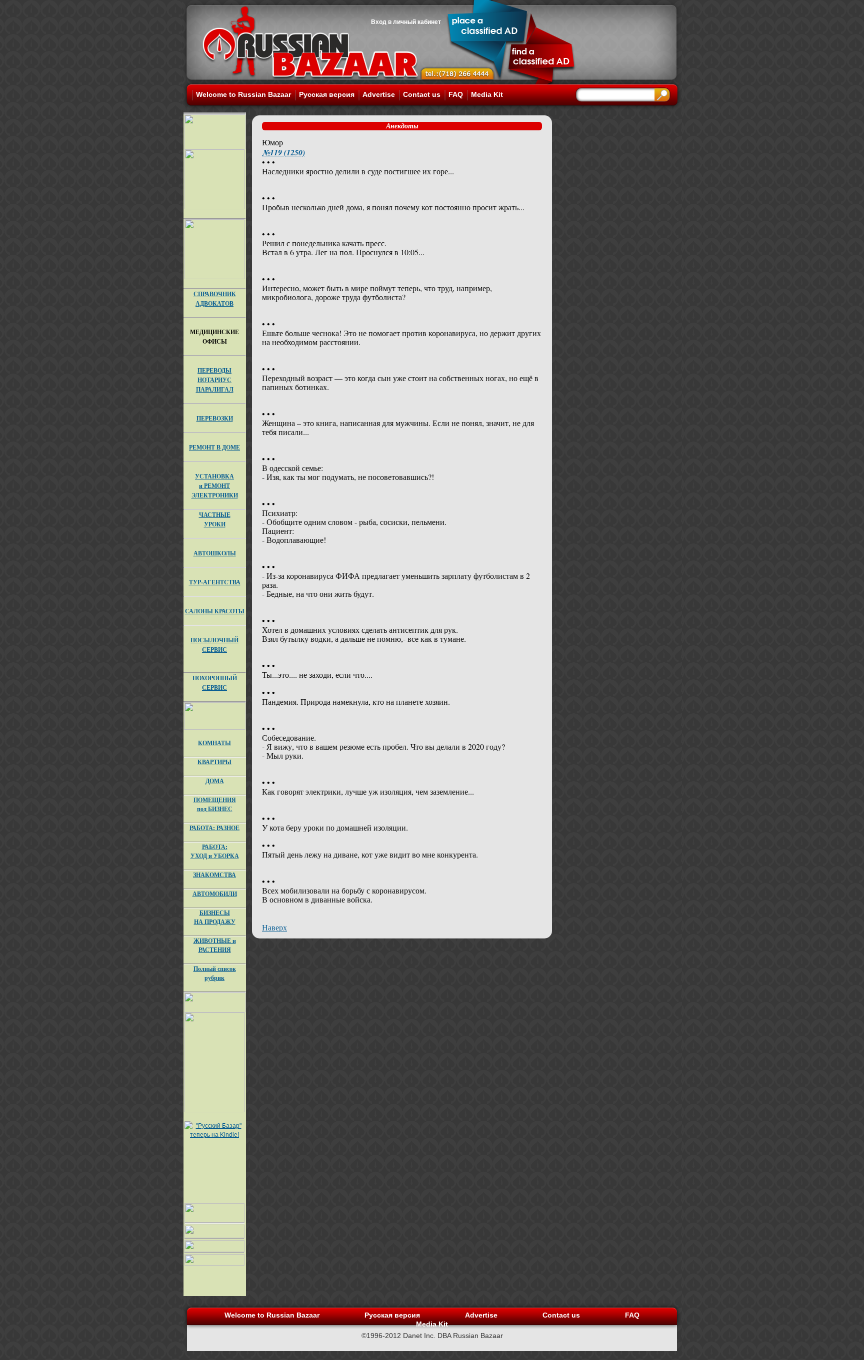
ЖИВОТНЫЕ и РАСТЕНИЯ (215, 945)
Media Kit (487, 94)
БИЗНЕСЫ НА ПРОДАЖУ (215, 917)
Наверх (274, 927)
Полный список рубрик (215, 973)
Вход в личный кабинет (406, 21)
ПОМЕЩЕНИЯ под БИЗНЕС (215, 804)
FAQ (455, 94)
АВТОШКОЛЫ (215, 553)
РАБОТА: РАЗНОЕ (215, 828)
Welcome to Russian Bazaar (243, 94)
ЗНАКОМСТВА (214, 875)
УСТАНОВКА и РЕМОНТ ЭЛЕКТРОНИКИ (215, 485)
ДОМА (215, 781)
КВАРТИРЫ (215, 762)
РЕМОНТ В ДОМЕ (214, 447)
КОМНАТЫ (214, 743)
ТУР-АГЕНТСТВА (214, 582)
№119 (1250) (283, 152)
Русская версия (326, 94)
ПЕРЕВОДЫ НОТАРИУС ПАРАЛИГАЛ (215, 380)
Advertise (378, 94)
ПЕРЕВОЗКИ (214, 418)
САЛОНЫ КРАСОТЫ (214, 611)
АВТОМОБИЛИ (214, 894)
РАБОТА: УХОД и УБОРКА (214, 851)
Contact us (421, 94)
